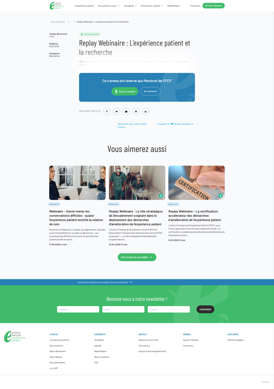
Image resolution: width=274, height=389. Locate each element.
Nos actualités (58, 21)
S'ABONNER (205, 309)
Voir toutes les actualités (134, 257)
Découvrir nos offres (148, 339)
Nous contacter (101, 356)
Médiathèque (173, 5)
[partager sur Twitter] (117, 109)
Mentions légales (235, 339)
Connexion (195, 5)
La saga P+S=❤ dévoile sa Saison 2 (175, 124)
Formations (144, 345)
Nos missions (56, 345)
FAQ (96, 362)
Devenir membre (127, 91)
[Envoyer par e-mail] (126, 109)
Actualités (99, 339)
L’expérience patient (84, 5)
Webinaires (54, 56)
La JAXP (54, 368)
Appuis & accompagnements (152, 351)
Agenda (97, 345)
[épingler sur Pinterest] (136, 109)
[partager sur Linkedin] (146, 109)
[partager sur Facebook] (106, 109)
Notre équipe (56, 356)
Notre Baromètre (58, 351)
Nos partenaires (57, 362)
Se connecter (150, 91)
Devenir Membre (213, 5)
